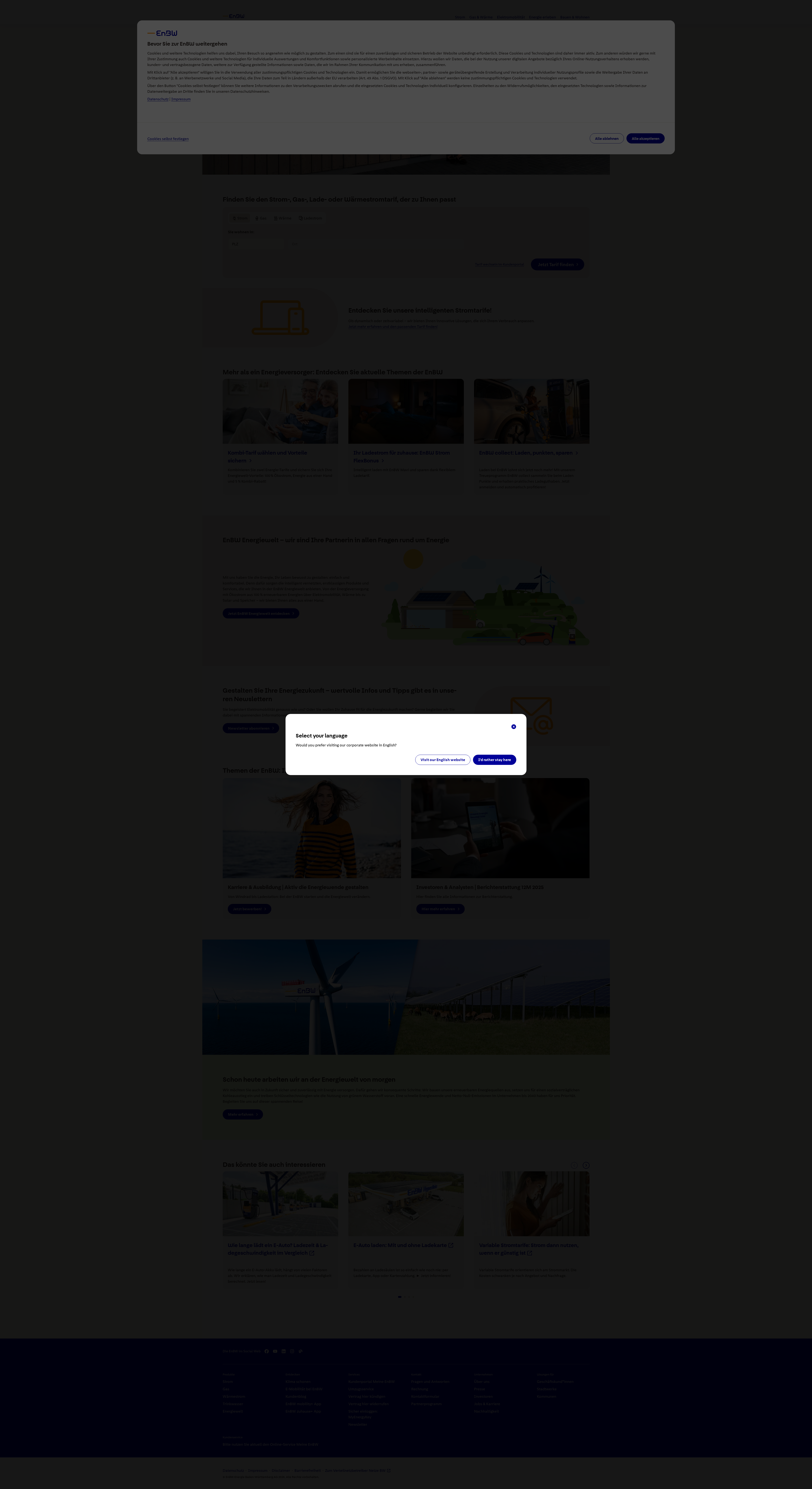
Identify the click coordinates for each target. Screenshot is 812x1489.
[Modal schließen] (513, 726)
